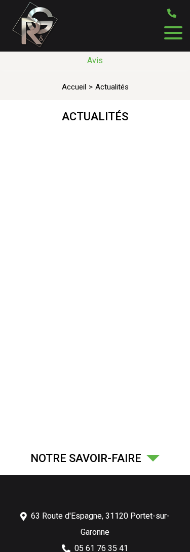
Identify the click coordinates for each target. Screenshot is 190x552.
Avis (95, 60)
